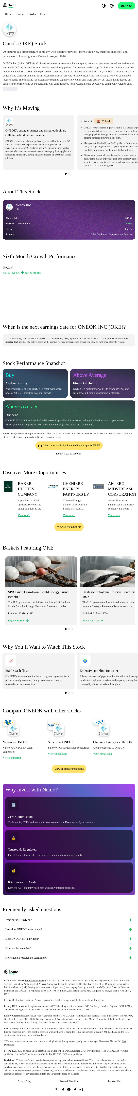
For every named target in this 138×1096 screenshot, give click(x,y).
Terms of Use (114, 1081)
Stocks (32, 14)
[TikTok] (63, 1089)
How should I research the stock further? (26, 957)
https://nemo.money (35, 980)
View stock (24, 515)
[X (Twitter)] (57, 1089)
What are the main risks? (18, 948)
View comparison (12, 757)
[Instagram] (81, 1089)
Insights (20, 14)
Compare (44, 14)
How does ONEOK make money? (23, 929)
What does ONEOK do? (18, 919)
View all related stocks (69, 526)
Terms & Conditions (69, 1081)
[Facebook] (75, 1089)
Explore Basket (16, 620)
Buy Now (126, 5)
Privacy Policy (24, 1081)
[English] (112, 6)
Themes (8, 14)
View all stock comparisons (69, 768)
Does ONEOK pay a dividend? (22, 938)
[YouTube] (69, 1089)
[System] (104, 6)
